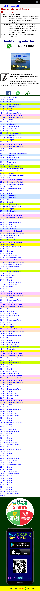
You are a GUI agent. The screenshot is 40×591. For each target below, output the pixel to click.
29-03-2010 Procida (6, 202)
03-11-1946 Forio (6, 487)
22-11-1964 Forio (6, 425)
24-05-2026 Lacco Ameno (8, 97)
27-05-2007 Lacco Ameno (8, 226)
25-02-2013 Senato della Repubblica (12, 182)
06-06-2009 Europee (7, 209)
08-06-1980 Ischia (6, 369)
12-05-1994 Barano (6, 287)
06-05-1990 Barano (6, 318)
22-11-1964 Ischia (6, 427)
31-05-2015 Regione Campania (10, 166)
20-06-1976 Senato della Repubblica (12, 382)
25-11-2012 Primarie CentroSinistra (12, 184)
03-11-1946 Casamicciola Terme (11, 485)
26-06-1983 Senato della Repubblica (12, 356)
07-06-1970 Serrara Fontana (9, 416)
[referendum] (20, 512)
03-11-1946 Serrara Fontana (9, 494)
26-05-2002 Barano (6, 251)
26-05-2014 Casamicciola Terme (11, 171)
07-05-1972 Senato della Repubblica (12, 402)
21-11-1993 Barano (6, 298)
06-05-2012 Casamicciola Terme (11, 189)
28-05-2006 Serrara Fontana (9, 235)
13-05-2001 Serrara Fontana (9, 267)
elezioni (15, 6)
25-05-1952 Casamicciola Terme (11, 465)
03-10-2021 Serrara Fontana (9, 126)
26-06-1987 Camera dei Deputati (11, 329)
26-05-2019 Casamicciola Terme (11, 137)
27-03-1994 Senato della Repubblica (12, 295)
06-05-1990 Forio (6, 322)
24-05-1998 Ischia (6, 280)
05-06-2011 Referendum (8, 198)
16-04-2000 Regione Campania (10, 271)
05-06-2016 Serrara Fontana (9, 157)
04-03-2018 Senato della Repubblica (12, 146)
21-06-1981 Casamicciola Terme (11, 358)
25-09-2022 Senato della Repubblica (12, 117)
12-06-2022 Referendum (8, 124)
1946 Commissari (6, 496)
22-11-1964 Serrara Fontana (9, 431)
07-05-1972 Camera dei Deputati (11, 400)
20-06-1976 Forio (6, 385)
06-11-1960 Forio (6, 438)
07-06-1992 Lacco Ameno (8, 311)
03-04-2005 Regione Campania (10, 240)
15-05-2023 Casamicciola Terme (11, 113)
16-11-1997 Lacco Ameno (8, 284)
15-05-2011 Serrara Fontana (9, 200)
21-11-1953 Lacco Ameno (8, 460)
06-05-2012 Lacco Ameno (8, 191)
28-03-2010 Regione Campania (10, 204)
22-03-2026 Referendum (8, 102)
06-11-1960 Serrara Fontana (9, 445)
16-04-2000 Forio (6, 269)
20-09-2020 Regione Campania (10, 133)
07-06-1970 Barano (6, 407)
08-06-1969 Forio (6, 418)
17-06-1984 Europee (7, 351)
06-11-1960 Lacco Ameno (8, 442)
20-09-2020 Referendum (8, 135)
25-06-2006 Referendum (8, 229)
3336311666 (31, 588)
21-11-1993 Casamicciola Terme (11, 300)
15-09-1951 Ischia (6, 476)
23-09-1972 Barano (6, 398)
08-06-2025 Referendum (8, 106)
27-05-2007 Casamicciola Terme (11, 222)
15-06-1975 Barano (6, 387)
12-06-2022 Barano (6, 120)
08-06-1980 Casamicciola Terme (11, 367)
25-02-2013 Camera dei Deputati (11, 180)
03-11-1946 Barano (6, 482)
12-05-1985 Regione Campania (10, 347)
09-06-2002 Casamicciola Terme (11, 258)
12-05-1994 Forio (6, 289)
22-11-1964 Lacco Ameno (8, 429)
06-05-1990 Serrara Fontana (9, 316)
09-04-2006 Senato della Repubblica (12, 233)
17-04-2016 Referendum (8, 160)
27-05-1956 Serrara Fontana (9, 458)
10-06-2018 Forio (6, 142)
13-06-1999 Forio (6, 273)
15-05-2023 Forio (6, 111)
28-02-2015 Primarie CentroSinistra (12, 169)
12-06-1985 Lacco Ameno (8, 344)
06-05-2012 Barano (6, 193)
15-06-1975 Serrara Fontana (9, 396)
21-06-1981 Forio (6, 360)
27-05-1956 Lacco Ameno (8, 456)
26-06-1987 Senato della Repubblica (12, 331)
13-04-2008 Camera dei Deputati (11, 215)
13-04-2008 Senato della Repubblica (12, 218)
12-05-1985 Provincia (7, 349)
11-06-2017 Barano (6, 151)
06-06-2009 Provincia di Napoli (10, 206)
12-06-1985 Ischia (6, 340)
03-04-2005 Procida (6, 238)
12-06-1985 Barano (6, 333)
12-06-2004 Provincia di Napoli (10, 246)
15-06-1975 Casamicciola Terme (11, 389)
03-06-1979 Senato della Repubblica (12, 378)
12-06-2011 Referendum (8, 195)
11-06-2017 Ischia (6, 149)
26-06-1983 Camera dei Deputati (11, 353)
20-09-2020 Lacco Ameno (8, 128)
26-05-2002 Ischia (6, 253)
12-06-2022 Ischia (6, 122)
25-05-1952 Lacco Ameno (8, 471)
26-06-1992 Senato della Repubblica (12, 307)
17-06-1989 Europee (7, 327)
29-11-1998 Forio (6, 278)
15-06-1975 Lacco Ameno (8, 393)
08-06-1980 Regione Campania (10, 362)
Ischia (21, 588)
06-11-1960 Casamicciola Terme (11, 436)
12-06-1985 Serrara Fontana (9, 342)
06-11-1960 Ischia (6, 440)
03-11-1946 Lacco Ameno (8, 491)
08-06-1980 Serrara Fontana (9, 373)
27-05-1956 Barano (6, 447)
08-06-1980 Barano (6, 364)
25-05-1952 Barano (6, 462)
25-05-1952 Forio (6, 467)
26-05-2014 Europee (7, 173)
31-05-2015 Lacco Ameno (8, 162)
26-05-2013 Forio (6, 177)
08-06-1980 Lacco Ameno (8, 371)
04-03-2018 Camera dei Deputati (11, 144)
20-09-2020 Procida (6, 131)
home (5, 6)
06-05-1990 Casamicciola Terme (11, 320)
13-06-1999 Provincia (7, 275)
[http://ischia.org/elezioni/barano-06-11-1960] (27, 93)
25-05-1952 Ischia (6, 469)
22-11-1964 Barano (6, 420)
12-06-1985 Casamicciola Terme (11, 336)
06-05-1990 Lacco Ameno (8, 313)
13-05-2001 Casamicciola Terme (11, 264)
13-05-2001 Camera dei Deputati (11, 260)
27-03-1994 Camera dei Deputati (11, 293)
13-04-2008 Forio (6, 213)
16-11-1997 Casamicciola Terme (11, 282)
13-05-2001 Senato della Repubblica (12, 262)
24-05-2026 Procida (6, 100)
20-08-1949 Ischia (6, 480)
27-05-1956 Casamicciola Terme (11, 449)
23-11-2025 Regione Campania (10, 104)
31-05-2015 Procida (6, 164)
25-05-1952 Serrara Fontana (9, 474)
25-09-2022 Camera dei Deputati (11, 115)
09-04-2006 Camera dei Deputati (11, 231)
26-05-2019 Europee (7, 140)
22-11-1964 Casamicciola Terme (11, 422)
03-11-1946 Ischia (6, 489)
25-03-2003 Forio (6, 249)
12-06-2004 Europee (7, 244)
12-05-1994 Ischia (6, 291)
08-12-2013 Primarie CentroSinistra (12, 175)
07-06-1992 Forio (6, 309)
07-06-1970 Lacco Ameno (8, 413)
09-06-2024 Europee (7, 108)
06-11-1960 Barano (6, 434)
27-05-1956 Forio (6, 451)
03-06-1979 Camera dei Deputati (11, 376)
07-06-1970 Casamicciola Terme (11, 409)
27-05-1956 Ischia (6, 454)
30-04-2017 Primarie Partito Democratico (13, 153)
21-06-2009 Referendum (8, 211)
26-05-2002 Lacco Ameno (8, 255)
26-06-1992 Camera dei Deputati (11, 304)
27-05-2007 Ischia (6, 224)
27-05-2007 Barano (6, 220)
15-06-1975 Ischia (6, 391)
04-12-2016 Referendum (8, 155)
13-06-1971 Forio (6, 405)
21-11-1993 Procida (6, 302)
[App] (20, 556)
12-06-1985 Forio (6, 338)
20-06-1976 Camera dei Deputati (11, 380)
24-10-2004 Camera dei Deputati (11, 242)
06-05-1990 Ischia (6, 324)
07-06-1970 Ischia (6, 411)
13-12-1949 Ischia (6, 478)
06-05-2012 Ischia (6, 186)
